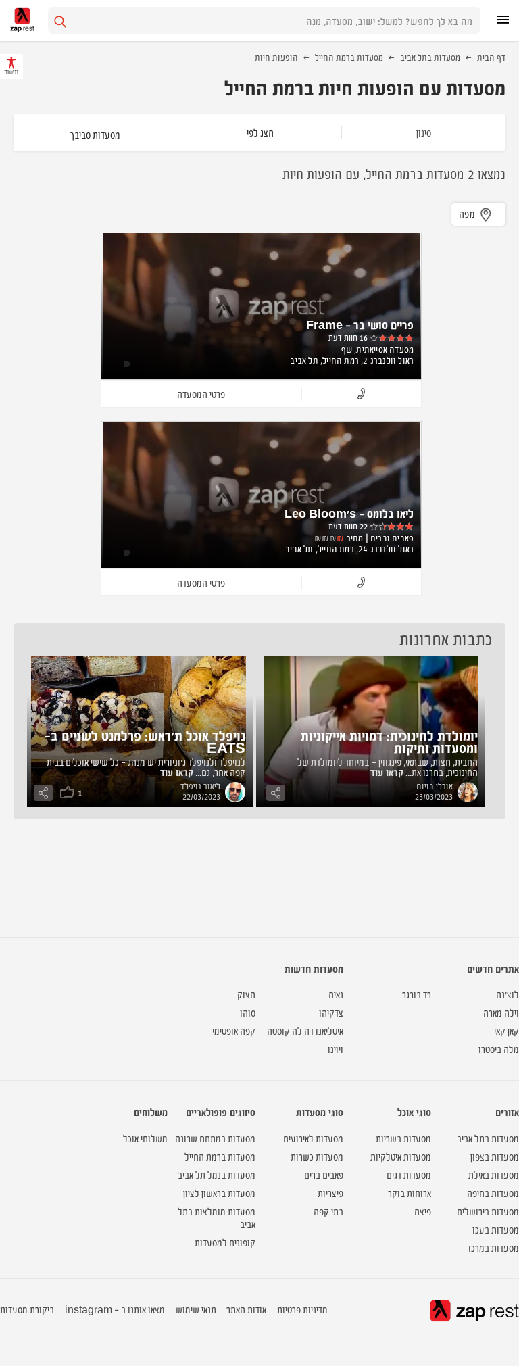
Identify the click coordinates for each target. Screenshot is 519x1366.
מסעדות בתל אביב (430, 57)
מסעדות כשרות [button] (317, 1156)
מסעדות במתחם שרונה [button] (215, 1137)
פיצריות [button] (330, 1192)
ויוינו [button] (335, 1048)
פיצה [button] (422, 1210)
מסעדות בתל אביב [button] (488, 1137)
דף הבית (491, 57)
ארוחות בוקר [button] (409, 1192)
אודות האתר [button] (246, 1308)
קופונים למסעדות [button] (225, 1242)
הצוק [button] (246, 993)
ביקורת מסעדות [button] (27, 1308)
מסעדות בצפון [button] (494, 1156)
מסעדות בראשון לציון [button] (219, 1192)
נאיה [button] (335, 993)
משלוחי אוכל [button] (145, 1137)
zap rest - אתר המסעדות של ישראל (22, 20)
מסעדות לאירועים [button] (313, 1137)
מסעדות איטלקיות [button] (400, 1156)
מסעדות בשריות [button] (403, 1137)
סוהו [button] (247, 1012)
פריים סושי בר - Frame (360, 324)
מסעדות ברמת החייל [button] (219, 1156)
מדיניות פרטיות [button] (302, 1308)
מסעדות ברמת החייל (349, 57)
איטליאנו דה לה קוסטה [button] (305, 1030)
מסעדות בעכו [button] (495, 1229)
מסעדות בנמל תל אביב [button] (216, 1174)
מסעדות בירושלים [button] (488, 1210)
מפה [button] (467, 213)
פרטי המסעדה (201, 393)
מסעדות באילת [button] (493, 1174)
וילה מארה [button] (501, 1012)
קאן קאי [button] (506, 1030)
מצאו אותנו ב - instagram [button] (115, 1308)
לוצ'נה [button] (507, 993)
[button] (361, 394)
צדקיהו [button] (331, 1012)
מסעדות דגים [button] (409, 1174)
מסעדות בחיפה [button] (493, 1192)
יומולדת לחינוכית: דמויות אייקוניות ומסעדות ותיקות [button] (389, 741)
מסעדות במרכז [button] (493, 1247)
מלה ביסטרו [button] (498, 1048)
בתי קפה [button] (328, 1210)
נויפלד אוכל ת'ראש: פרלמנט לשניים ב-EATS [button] (144, 741)
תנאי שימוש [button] (196, 1308)
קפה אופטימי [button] (233, 1030)
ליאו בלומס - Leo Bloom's (349, 513)
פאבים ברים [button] (323, 1174)
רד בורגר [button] (416, 993)
